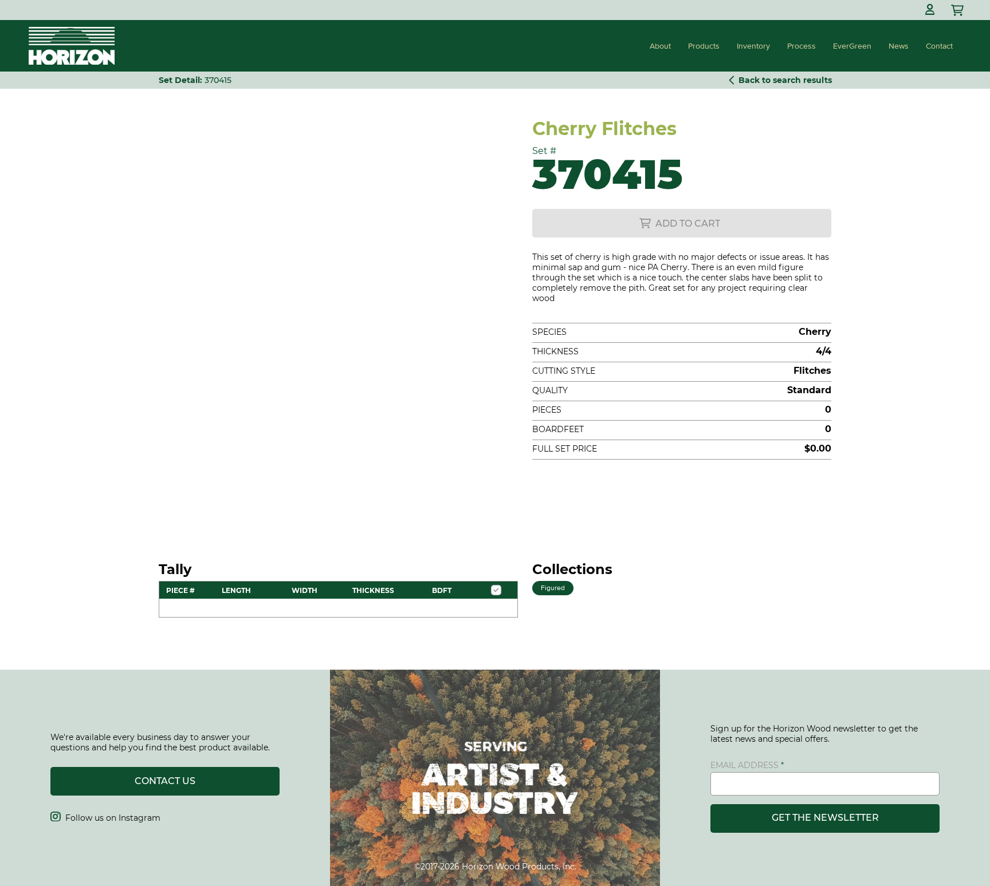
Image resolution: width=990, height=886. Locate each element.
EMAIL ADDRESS (744, 765)
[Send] (958, 10)
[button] (929, 10)
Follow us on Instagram (105, 818)
